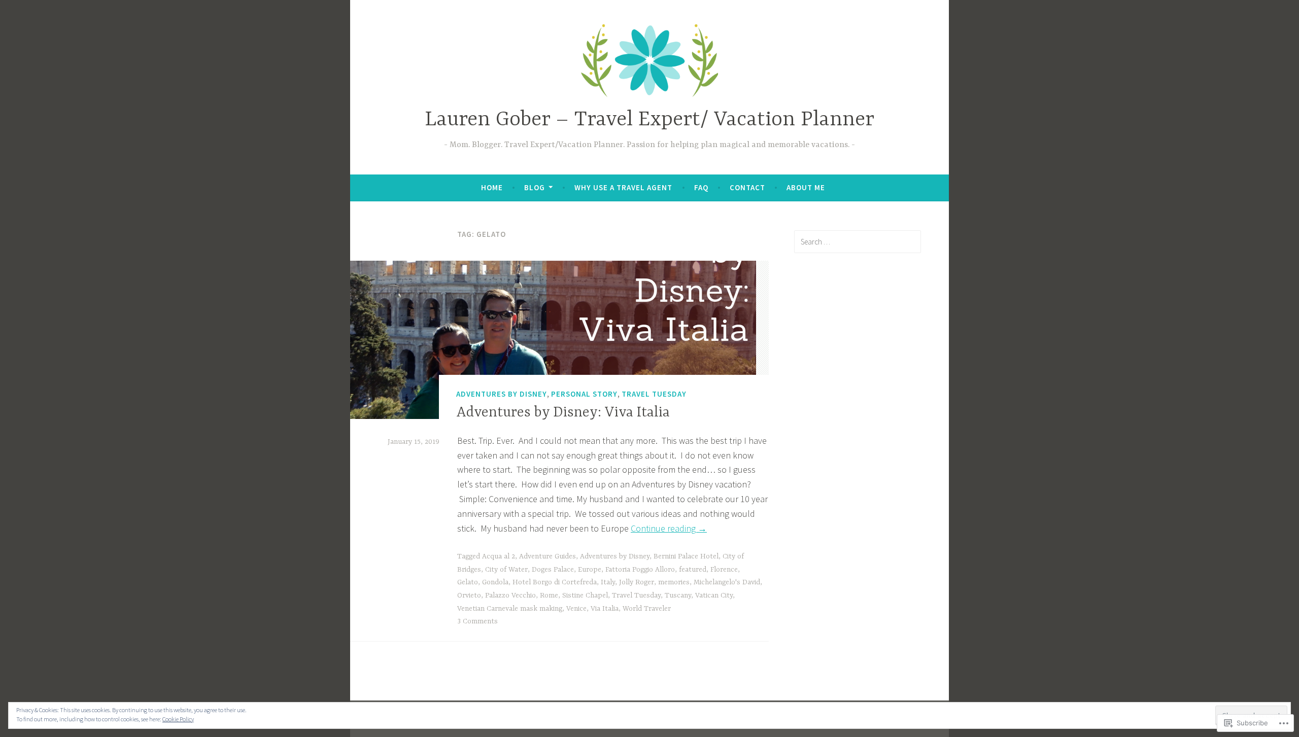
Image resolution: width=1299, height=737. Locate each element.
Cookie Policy (178, 719)
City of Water (506, 570)
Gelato (467, 582)
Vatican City (714, 595)
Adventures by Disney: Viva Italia (563, 413)
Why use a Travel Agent (623, 187)
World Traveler (647, 609)
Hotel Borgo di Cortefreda (554, 582)
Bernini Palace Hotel (686, 556)
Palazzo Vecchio (510, 595)
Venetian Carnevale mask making (509, 609)
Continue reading (669, 528)
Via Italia (605, 609)
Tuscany (678, 595)
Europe (589, 570)
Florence (724, 570)
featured (692, 570)
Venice (576, 609)
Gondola (495, 582)
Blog (534, 187)
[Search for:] (857, 241)
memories (674, 582)
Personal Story (584, 394)
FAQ (701, 187)
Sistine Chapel (585, 595)
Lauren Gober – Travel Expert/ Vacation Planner (649, 120)
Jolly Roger (636, 582)
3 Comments (477, 621)
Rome (549, 595)
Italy (608, 582)
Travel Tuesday (654, 394)
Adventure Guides (547, 556)
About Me (806, 187)
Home (492, 187)
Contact (747, 187)
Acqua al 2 (498, 556)
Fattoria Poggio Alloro (640, 570)
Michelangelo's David (727, 582)
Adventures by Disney (501, 394)
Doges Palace (553, 570)
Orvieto (469, 595)
